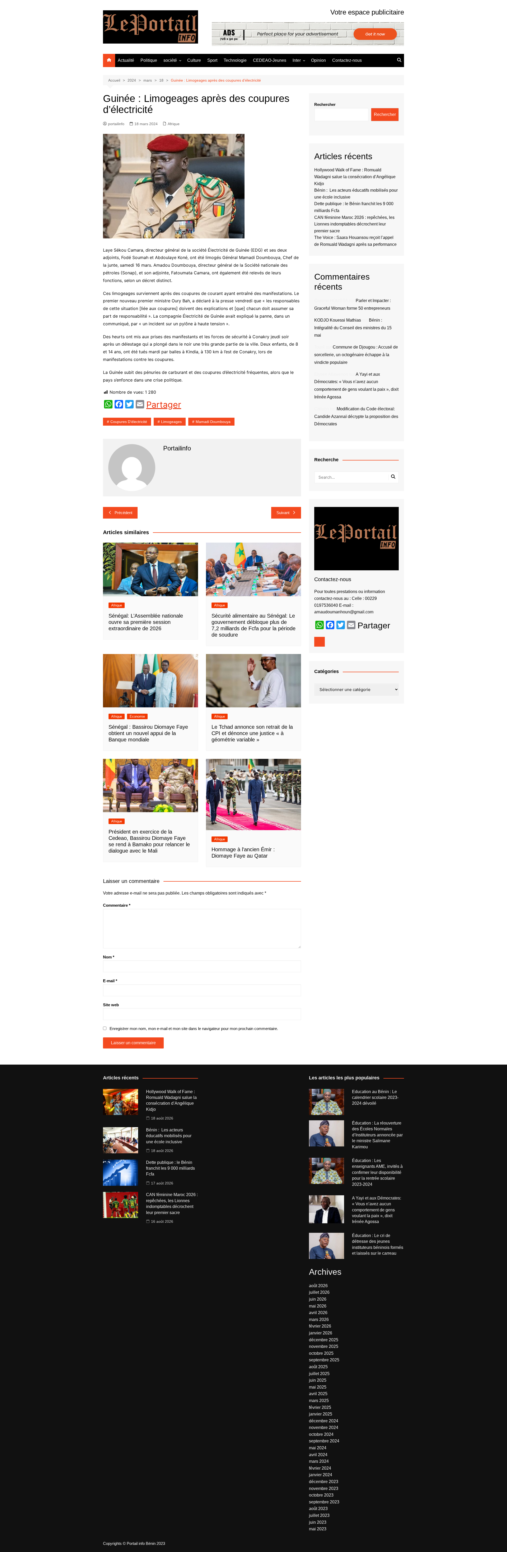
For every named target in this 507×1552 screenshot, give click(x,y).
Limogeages (171, 422)
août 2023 (318, 1508)
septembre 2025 (324, 1360)
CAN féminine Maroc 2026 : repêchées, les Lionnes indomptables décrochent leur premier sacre (354, 224)
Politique (148, 60)
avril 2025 (318, 1393)
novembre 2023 (323, 1488)
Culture (194, 60)
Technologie (235, 60)
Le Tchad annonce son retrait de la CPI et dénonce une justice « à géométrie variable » (252, 733)
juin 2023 (317, 1522)
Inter (297, 60)
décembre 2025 (323, 1340)
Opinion (318, 60)
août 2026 (318, 1285)
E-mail (110, 981)
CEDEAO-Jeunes (269, 60)
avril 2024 (318, 1454)
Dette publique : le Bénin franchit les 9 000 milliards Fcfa (170, 1168)
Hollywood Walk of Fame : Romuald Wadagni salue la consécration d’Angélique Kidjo (355, 177)
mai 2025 (317, 1387)
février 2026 (320, 1326)
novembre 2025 (323, 1346)
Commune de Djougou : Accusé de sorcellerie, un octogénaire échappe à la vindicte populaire (356, 355)
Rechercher (325, 104)
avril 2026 (318, 1312)
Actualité (126, 60)
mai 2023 (317, 1529)
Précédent (123, 512)
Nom (108, 957)
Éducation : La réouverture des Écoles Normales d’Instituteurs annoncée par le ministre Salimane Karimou (377, 1135)
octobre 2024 (321, 1434)
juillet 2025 (319, 1373)
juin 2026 (317, 1299)
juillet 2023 (319, 1515)
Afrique (174, 124)
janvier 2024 (320, 1475)
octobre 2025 (321, 1353)
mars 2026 (319, 1319)
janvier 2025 (320, 1414)
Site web (111, 1005)
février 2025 (320, 1407)
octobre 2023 (321, 1495)
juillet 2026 (319, 1292)
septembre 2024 (324, 1441)
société (170, 60)
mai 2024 (317, 1448)
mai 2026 (317, 1306)
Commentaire (116, 905)
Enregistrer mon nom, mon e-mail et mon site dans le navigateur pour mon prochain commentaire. (194, 1028)
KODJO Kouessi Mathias (337, 320)
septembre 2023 (324, 1502)
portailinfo (116, 124)
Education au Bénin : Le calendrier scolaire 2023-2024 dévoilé (375, 1097)
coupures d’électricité (128, 422)
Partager (163, 405)
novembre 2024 (323, 1427)
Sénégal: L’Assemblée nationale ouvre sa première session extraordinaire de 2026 (146, 622)
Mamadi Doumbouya (213, 422)
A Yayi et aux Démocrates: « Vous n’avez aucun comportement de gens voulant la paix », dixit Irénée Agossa (376, 1210)
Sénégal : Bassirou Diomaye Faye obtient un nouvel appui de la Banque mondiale (148, 733)
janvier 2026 (320, 1333)
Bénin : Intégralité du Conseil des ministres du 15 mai (353, 328)
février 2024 (320, 1468)
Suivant (282, 512)
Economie (137, 716)
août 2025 (318, 1367)
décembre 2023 (323, 1481)
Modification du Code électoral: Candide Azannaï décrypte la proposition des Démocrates (356, 416)
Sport (212, 60)
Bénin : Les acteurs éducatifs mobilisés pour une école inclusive (168, 1136)
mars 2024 (319, 1461)
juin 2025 (317, 1380)
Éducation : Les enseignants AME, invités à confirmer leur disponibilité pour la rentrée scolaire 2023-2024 (377, 1172)
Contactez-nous (347, 60)
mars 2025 (319, 1400)
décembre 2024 (323, 1421)
